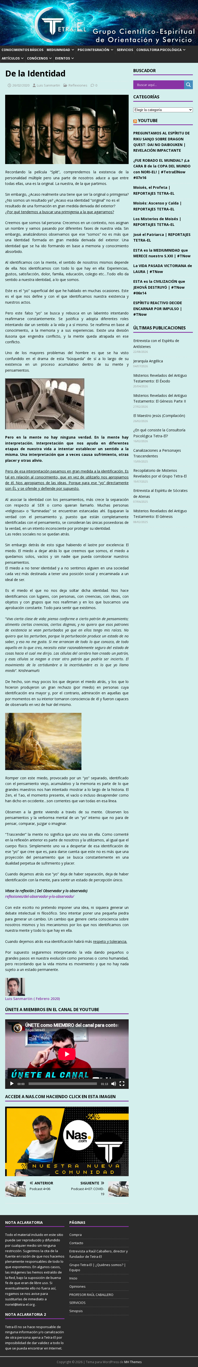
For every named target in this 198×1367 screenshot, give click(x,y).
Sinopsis (76, 1311)
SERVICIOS (125, 50)
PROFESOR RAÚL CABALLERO (91, 1294)
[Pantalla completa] (122, 1083)
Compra (75, 1234)
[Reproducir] (11, 1083)
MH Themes (133, 1362)
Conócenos (37, 58)
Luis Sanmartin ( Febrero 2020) (32, 998)
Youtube (148, 120)
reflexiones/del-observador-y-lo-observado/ (39, 896)
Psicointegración (93, 50)
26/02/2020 (20, 85)
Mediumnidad (58, 50)
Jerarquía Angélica (148, 360)
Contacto (76, 1243)
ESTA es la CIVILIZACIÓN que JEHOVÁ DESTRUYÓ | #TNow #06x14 (159, 287)
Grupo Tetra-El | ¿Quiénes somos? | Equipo (97, 1267)
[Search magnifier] (188, 84)
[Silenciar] (113, 1083)
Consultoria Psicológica (159, 50)
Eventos (62, 58)
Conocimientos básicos (22, 50)
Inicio (73, 1278)
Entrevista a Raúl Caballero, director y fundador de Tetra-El (98, 1254)
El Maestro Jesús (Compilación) (159, 415)
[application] (67, 1054)
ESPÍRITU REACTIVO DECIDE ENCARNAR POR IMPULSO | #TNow (157, 308)
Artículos (11, 58)
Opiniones (77, 1286)
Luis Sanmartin (48, 85)
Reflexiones (78, 85)
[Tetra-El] (99, 42)
